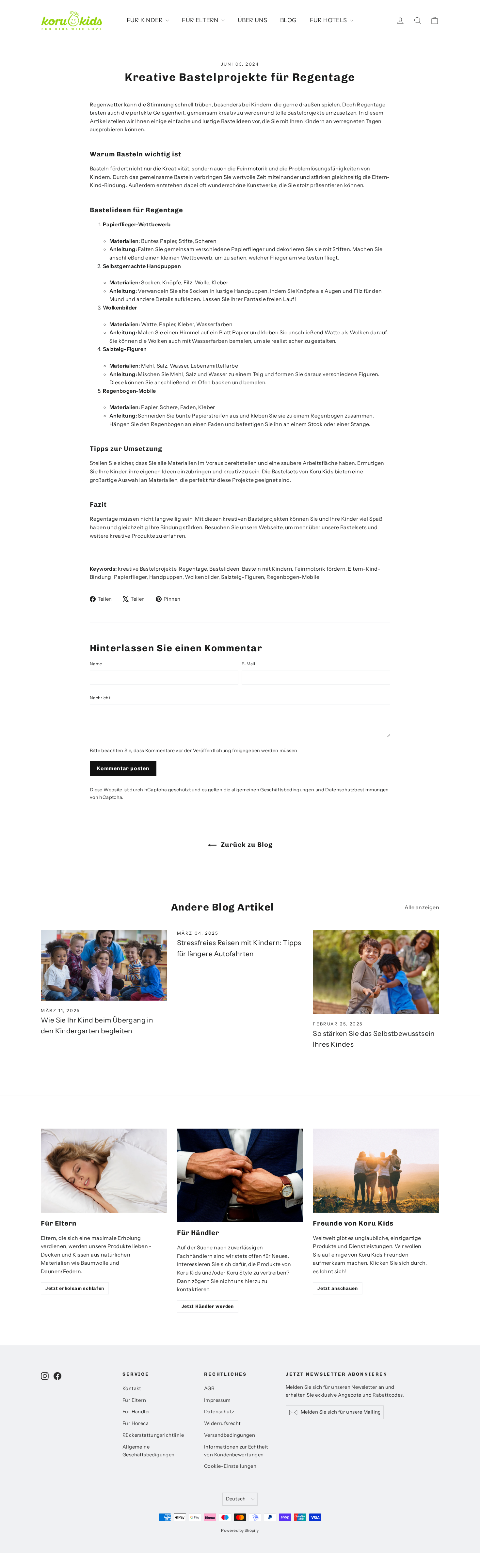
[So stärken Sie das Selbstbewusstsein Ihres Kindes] (376, 972)
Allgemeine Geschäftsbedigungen (148, 1451)
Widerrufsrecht (222, 1423)
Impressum (217, 1400)
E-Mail (248, 663)
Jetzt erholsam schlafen (74, 1288)
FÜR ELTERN (200, 20)
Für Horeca (135, 1423)
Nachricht (100, 697)
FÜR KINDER (145, 20)
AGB (209, 1388)
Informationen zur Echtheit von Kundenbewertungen (236, 1451)
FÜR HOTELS (329, 20)
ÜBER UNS (252, 20)
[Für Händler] (240, 1175)
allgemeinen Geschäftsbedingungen (273, 790)
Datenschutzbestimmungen (357, 790)
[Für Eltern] (104, 1171)
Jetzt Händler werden (208, 1306)
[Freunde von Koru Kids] (376, 1171)
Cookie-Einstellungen (230, 1466)
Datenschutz (219, 1412)
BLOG (288, 20)
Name (96, 663)
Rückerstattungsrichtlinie (153, 1435)
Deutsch (236, 1499)
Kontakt (131, 1388)
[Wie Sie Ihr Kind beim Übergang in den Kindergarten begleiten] (104, 965)
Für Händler (136, 1412)
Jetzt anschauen (337, 1288)
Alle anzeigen (422, 907)
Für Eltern (134, 1400)
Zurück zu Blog (246, 844)
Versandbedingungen (229, 1435)
